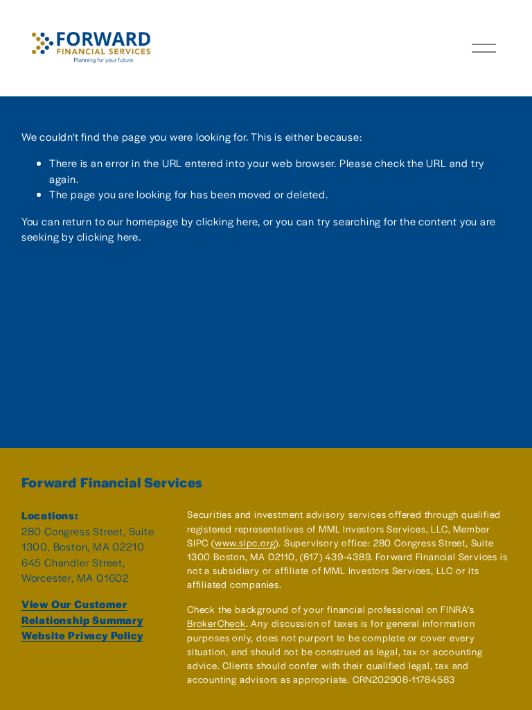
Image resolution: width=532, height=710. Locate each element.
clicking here (227, 221)
